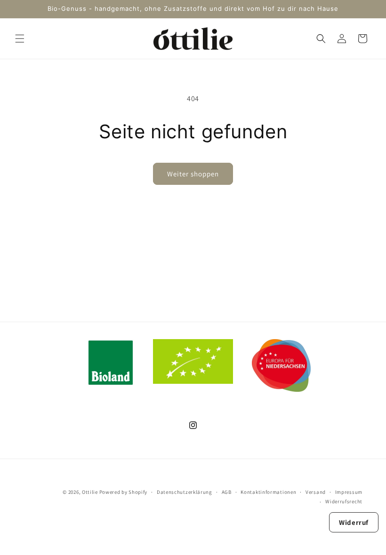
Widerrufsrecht (343, 501)
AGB (227, 492)
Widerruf (354, 522)
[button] (19, 38)
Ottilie (90, 492)
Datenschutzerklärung (184, 492)
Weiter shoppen (193, 173)
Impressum (348, 492)
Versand (316, 492)
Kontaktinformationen (268, 492)
